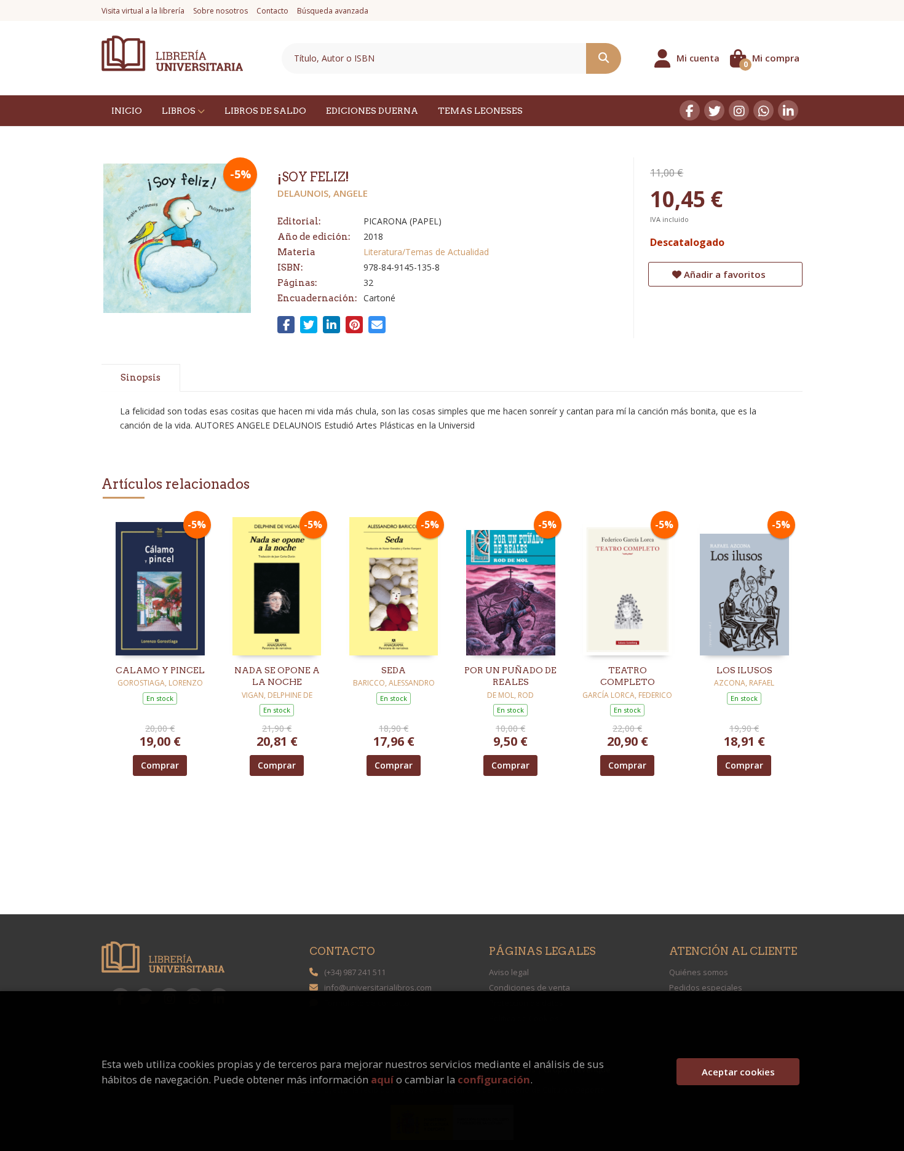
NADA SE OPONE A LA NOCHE (277, 676)
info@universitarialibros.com (378, 987)
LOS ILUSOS (744, 670)
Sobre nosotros (220, 11)
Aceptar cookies (738, 1072)
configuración (494, 1079)
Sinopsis (141, 377)
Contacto (272, 11)
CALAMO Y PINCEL (160, 670)
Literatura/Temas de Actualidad (426, 252)
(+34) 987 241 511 (355, 972)
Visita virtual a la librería (142, 11)
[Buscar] (603, 58)
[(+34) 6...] (763, 110)
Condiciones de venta (529, 987)
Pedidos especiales (705, 987)
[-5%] (160, 585)
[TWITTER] (714, 110)
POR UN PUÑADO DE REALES (510, 676)
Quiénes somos (698, 972)
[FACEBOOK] (690, 110)
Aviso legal (509, 972)
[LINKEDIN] (788, 110)
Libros (179, 111)
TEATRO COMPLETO (627, 676)
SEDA (393, 670)
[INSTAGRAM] (739, 110)
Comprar (160, 765)
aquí (382, 1079)
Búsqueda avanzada (332, 11)
